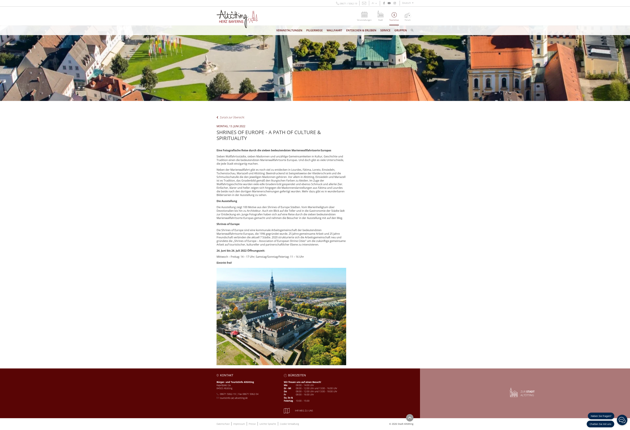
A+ (373, 3)
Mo (285, 385)
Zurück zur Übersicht (232, 117)
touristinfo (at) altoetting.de (234, 397)
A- (376, 3)
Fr (285, 394)
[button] (407, 2)
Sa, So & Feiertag (288, 399)
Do (285, 391)
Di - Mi (287, 388)
